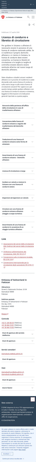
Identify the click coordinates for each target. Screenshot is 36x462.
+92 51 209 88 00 (8, 323)
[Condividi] (33, 24)
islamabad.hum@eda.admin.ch (13, 372)
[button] (33, 399)
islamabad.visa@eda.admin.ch (12, 374)
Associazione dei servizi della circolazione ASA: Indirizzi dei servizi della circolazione (18, 245)
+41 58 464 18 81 (8, 325)
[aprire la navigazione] (33, 17)
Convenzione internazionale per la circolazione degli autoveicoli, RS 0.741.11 (18, 264)
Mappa (4, 314)
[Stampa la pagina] (29, 24)
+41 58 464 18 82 (8, 327)
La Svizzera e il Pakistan (14, 17)
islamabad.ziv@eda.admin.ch (12, 354)
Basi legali (22, 450)
